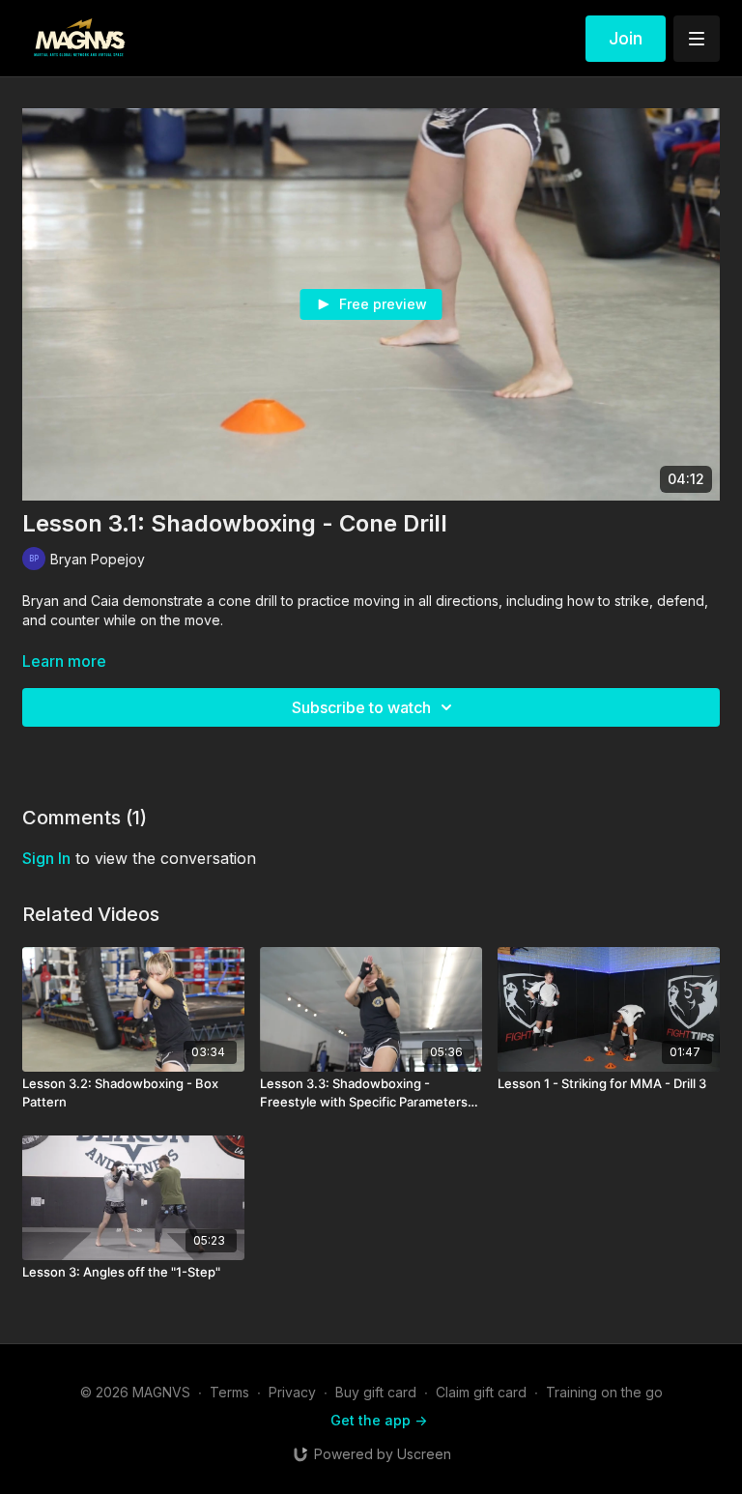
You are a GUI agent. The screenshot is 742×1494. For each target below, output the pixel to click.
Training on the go (604, 1392)
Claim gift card (481, 1392)
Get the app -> (378, 1420)
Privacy (292, 1392)
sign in (46, 858)
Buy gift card (375, 1392)
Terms (229, 1392)
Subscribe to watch (361, 707)
